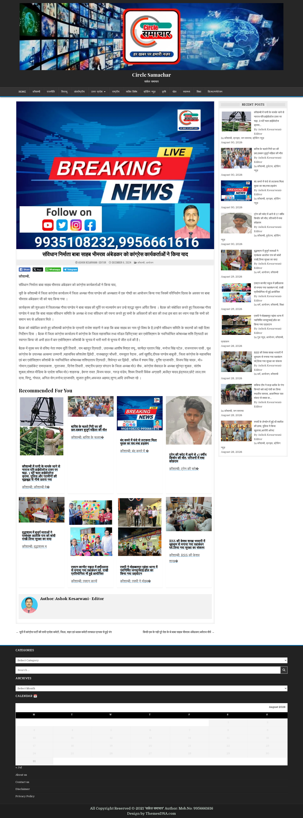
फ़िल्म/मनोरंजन (215, 92)
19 (111, 745)
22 (228, 745)
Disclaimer (22, 789)
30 (267, 753)
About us (21, 774)
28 (189, 753)
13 (150, 737)
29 (228, 753)
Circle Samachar (151, 74)
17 (34, 745)
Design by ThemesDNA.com (151, 814)
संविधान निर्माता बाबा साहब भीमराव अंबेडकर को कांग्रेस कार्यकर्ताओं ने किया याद (115, 254)
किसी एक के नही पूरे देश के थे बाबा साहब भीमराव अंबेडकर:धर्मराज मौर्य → (179, 632)
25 (72, 753)
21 (189, 745)
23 (267, 745)
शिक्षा (199, 92)
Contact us (22, 782)
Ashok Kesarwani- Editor (92, 262)
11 (72, 737)
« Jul (18, 767)
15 (228, 737)
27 (150, 753)
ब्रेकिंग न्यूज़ (149, 92)
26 (111, 753)
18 (72, 745)
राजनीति (51, 92)
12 (111, 737)
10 (34, 737)
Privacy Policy (25, 796)
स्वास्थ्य (186, 92)
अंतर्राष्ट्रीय (79, 92)
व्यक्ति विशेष (131, 92)
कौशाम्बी (36, 92)
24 (34, 753)
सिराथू (64, 92)
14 (189, 737)
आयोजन (149, 262)
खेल (174, 92)
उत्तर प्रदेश (96, 92)
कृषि (164, 92)
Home (22, 92)
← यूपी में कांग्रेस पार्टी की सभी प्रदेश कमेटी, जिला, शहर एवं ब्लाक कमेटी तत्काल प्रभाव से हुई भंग (64, 632)
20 (150, 745)
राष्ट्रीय (115, 92)
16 (267, 737)
